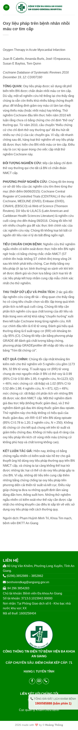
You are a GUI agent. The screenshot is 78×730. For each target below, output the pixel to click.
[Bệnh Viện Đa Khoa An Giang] (39, 7)
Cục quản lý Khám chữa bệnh (39, 710)
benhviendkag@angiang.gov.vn (28, 582)
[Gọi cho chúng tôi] (46, 681)
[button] (6, 7)
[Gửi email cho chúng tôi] (39, 681)
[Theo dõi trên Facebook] (32, 681)
